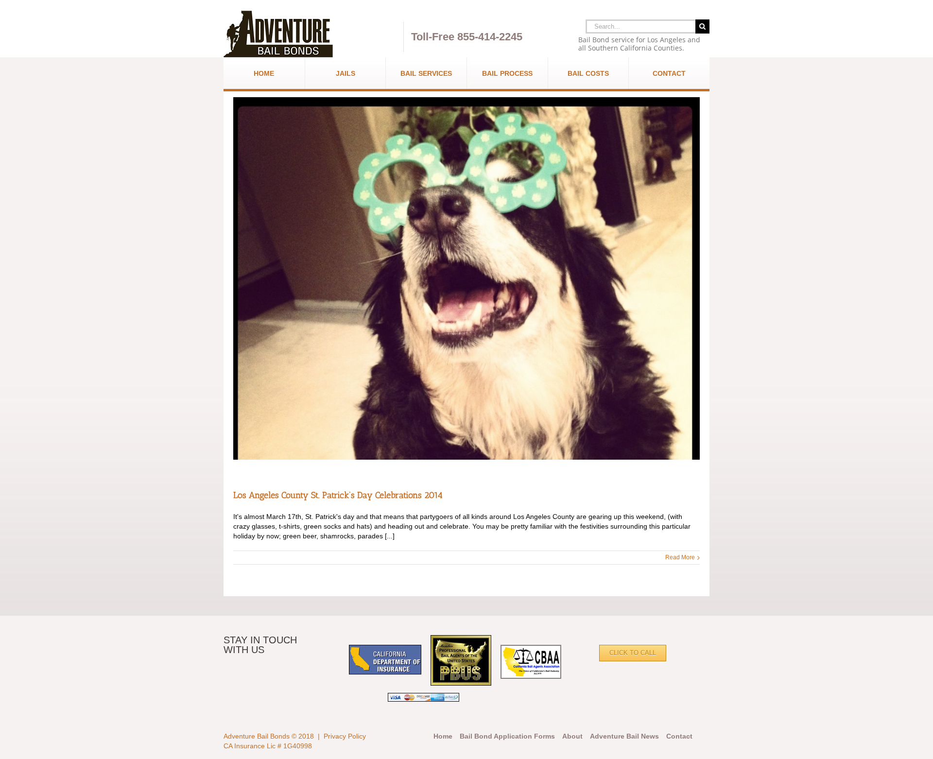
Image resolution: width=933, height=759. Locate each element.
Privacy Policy (345, 736)
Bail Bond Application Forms (507, 736)
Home (442, 736)
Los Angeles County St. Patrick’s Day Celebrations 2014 (338, 495)
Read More (680, 557)
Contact (679, 736)
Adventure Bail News (624, 736)
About (572, 736)
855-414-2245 (489, 37)
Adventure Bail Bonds (257, 736)
